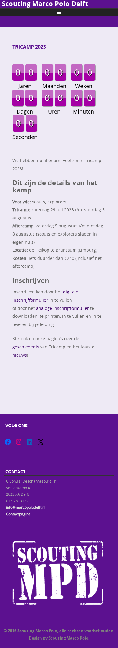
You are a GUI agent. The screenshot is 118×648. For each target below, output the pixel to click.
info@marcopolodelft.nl (25, 507)
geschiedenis (25, 347)
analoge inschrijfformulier (62, 308)
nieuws (19, 355)
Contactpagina (18, 513)
